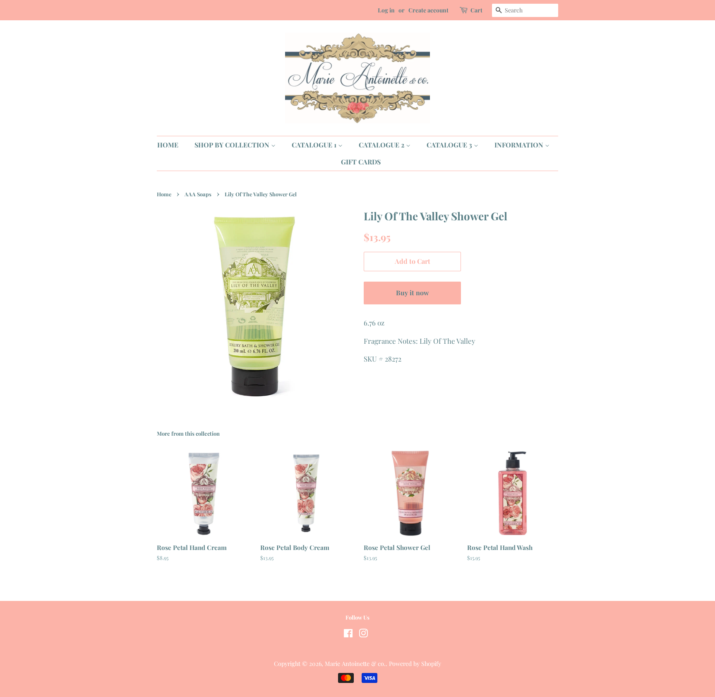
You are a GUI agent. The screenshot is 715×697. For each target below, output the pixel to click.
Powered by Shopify (415, 663)
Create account (428, 10)
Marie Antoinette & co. (355, 663)
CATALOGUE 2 (382, 144)
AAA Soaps (198, 194)
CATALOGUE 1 (315, 144)
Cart (476, 10)
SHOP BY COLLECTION (232, 144)
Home (164, 194)
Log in (386, 10)
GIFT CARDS (361, 161)
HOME (167, 144)
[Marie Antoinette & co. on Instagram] (363, 634)
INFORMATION (519, 144)
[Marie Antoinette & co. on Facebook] (348, 634)
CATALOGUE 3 (450, 144)
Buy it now (412, 292)
